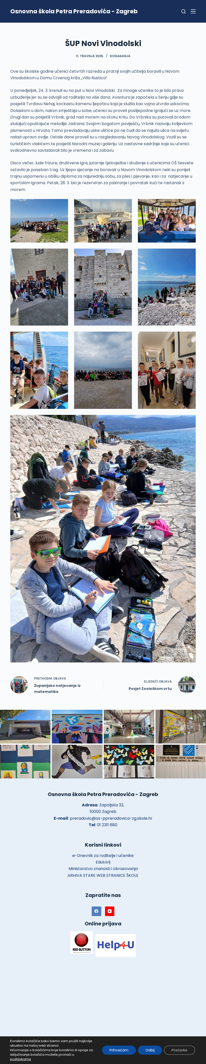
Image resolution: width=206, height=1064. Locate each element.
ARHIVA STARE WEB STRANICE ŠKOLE (103, 875)
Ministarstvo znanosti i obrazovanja (103, 869)
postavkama (20, 1059)
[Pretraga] (183, 11)
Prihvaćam (119, 1050)
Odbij (149, 1050)
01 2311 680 (107, 825)
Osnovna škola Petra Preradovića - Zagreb (74, 11)
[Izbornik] (193, 11)
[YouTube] (110, 911)
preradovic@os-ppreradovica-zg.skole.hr (111, 818)
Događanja (120, 56)
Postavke (179, 1050)
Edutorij (103, 862)
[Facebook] (96, 911)
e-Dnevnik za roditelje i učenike (103, 855)
